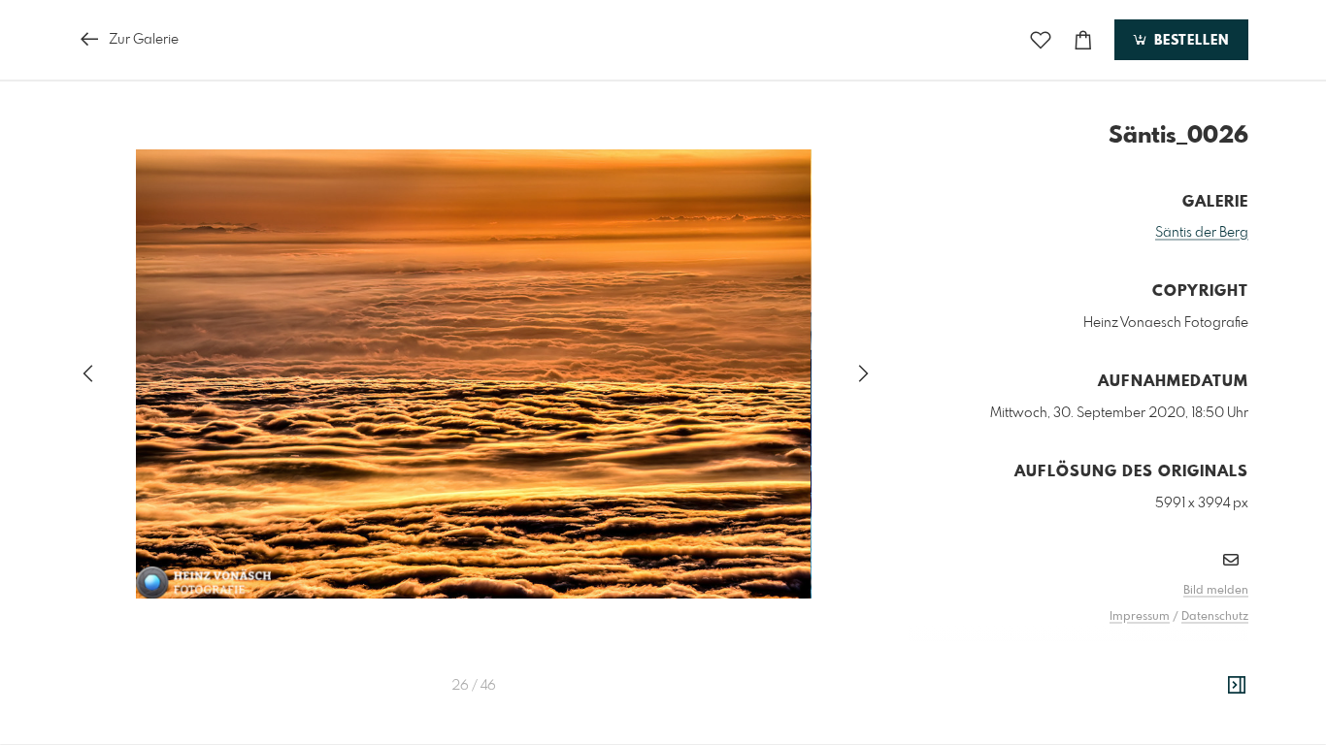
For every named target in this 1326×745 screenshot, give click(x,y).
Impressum (1140, 617)
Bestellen (1189, 41)
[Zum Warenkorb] (1083, 40)
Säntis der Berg (1201, 233)
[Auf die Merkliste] (1040, 40)
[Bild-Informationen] (1236, 685)
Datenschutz (1214, 617)
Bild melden (1215, 591)
